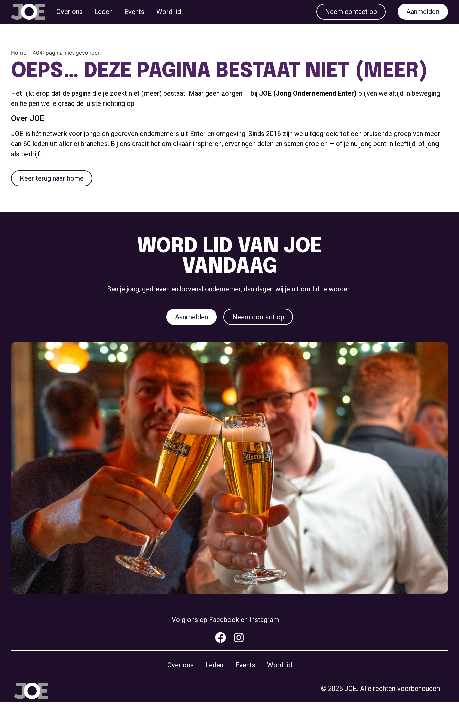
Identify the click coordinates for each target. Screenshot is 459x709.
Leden (103, 12)
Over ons (69, 12)
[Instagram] (238, 637)
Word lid (168, 12)
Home (18, 52)
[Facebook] (220, 637)
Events (134, 12)
